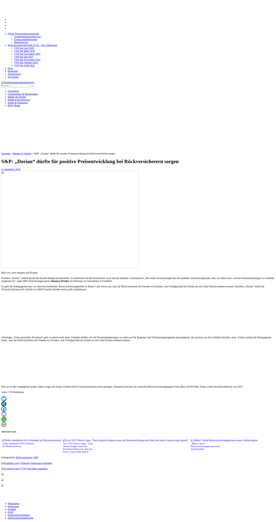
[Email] (138, 414)
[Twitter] (138, 398)
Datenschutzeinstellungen (20, 518)
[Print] (138, 424)
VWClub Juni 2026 (24, 48)
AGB (10, 512)
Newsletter (13, 77)
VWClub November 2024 (27, 59)
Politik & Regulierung (19, 99)
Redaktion (13, 71)
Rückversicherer (24, 457)
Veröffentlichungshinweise (27, 36)
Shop (10, 68)
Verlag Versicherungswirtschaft (23, 33)
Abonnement (14, 74)
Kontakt (12, 509)
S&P (36, 457)
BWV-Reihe (14, 105)
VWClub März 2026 (24, 51)
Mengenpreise (21, 42)
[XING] (138, 403)
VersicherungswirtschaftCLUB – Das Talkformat (32, 45)
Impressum (13, 506)
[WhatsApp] (138, 419)
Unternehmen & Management (23, 94)
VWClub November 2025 (27, 54)
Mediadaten (13, 503)
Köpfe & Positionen (18, 102)
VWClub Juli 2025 (23, 56)
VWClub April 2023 (24, 65)
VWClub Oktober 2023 (26, 62)
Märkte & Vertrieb (17, 97)
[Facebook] (138, 409)
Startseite (5, 153)
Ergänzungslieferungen (25, 39)
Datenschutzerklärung (19, 515)
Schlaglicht (13, 91)
